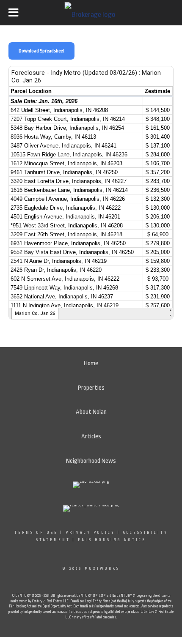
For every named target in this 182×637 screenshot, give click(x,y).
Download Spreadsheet (41, 51)
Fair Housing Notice (112, 540)
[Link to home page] (91, 12)
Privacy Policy (90, 532)
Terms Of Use (36, 532)
